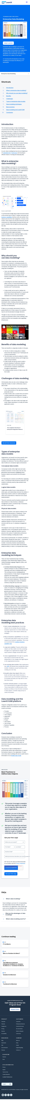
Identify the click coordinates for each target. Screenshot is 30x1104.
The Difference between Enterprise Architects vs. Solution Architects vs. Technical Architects (13, 964)
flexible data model (16, 755)
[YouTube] (3, 1095)
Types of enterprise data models (15, 101)
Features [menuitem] (3, 1023)
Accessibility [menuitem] (3, 1033)
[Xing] (8, 1095)
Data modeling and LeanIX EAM (15, 109)
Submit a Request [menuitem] (19, 1031)
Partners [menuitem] (4, 1056)
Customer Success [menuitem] (20, 1026)
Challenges (9, 98)
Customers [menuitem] (18, 1021)
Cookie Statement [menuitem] (6, 1074)
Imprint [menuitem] (4, 1069)
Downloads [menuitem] (3, 1042)
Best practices (10, 107)
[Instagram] (5, 1095)
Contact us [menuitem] (18, 1050)
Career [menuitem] (17, 1045)
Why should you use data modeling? (17, 93)
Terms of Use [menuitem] (5, 1072)
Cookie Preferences (7, 1077)
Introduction (9, 87)
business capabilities (6, 217)
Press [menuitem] (17, 1042)
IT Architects (7, 944)
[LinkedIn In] (11, 1095)
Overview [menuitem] (3, 1021)
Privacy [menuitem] (4, 1067)
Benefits (8, 96)
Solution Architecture (9, 974)
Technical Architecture (10, 984)
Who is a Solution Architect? (11, 953)
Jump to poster (8, 43)
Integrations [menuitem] (3, 1026)
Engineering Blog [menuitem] (19, 1047)
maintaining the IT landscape (10, 152)
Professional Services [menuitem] (20, 1023)
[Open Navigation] (26, 3)
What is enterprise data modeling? (16, 90)
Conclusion (9, 112)
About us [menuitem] (18, 1040)
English (4, 1084)
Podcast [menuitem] (3, 1050)
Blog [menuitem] (2, 1040)
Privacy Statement (20, 863)
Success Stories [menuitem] (19, 1028)
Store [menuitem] (4, 1059)
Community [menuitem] (18, 1033)
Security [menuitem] (3, 1031)
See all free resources (9, 443)
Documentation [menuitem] (4, 1047)
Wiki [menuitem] (2, 1045)
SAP (8, 666)
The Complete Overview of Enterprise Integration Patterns (15, 428)
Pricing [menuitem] (2, 1028)
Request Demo (15, 1009)
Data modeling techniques (14, 104)
